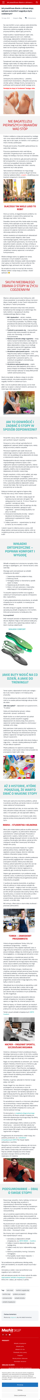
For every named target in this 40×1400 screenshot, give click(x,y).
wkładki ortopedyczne (9, 1302)
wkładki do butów (20, 1298)
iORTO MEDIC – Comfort (27, 1241)
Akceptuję (20, 1385)
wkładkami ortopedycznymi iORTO (13, 1139)
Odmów (20, 1390)
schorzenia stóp (7, 1298)
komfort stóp (6, 1294)
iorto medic (10, 1290)
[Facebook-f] (2, 1334)
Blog (20, 18)
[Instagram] (6, 1334)
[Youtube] (9, 1334)
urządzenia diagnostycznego (25, 1113)
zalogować (13, 1317)
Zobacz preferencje (20, 1395)
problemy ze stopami (19, 1294)
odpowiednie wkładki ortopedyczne (13, 1277)
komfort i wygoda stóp (22, 1290)
